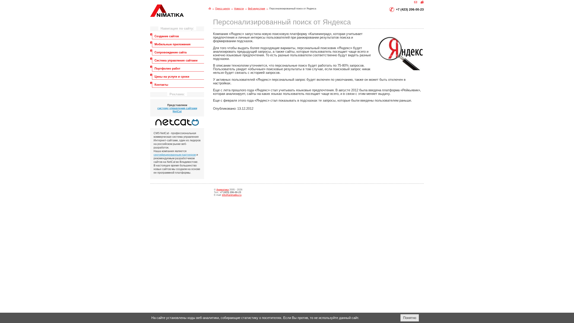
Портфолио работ (167, 68)
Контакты (161, 84)
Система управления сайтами (176, 60)
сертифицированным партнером (175, 154)
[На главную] (210, 8)
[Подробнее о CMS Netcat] (177, 122)
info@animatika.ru (231, 195)
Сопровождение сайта (170, 52)
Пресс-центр (222, 8)
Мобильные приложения (172, 44)
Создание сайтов (166, 36)
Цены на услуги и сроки (171, 76)
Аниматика (222, 189)
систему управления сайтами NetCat (177, 110)
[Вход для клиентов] (422, 2)
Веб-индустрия (256, 8)
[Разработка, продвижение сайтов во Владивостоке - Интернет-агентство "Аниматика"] (167, 15)
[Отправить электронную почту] (415, 2)
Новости (239, 8)
